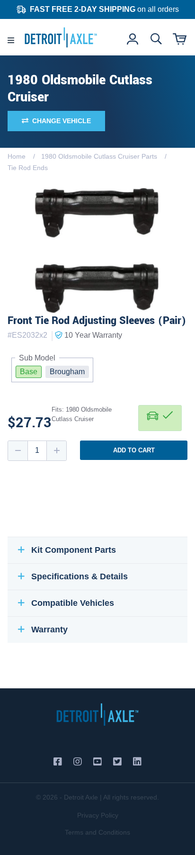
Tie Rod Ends (28, 167)
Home (17, 156)
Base (28, 372)
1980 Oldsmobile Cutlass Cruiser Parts (99, 156)
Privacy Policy (97, 815)
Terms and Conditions (97, 832)
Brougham (67, 372)
